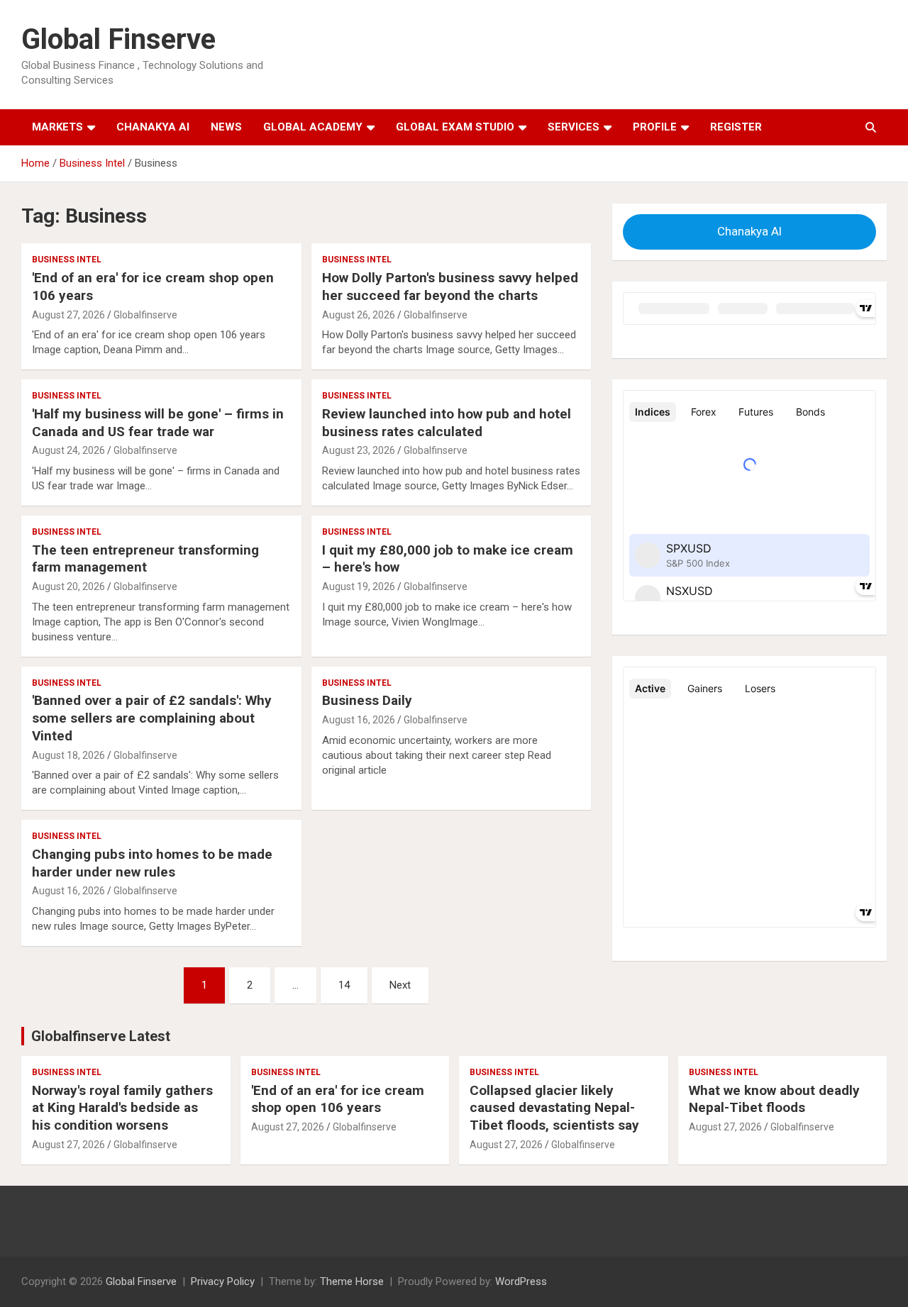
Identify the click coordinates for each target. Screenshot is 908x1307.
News (226, 127)
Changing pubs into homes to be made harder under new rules (152, 863)
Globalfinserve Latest (100, 1036)
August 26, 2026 (358, 315)
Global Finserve (118, 39)
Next (400, 985)
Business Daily (367, 700)
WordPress (521, 1281)
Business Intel (66, 260)
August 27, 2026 (68, 315)
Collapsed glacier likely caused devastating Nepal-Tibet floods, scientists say (554, 1107)
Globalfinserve (145, 315)
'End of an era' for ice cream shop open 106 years (337, 1099)
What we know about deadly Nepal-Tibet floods (774, 1099)
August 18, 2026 (68, 755)
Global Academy (312, 127)
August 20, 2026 (68, 586)
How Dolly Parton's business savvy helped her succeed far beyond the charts (450, 286)
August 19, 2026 (358, 586)
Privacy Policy (223, 1281)
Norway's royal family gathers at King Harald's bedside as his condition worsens (122, 1107)
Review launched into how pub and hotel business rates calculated (446, 423)
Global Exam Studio (455, 127)
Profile (655, 127)
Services (573, 127)
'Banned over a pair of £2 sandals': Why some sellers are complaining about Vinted (152, 717)
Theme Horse (352, 1281)
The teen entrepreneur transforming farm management (145, 559)
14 (344, 985)
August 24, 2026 (68, 450)
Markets (57, 127)
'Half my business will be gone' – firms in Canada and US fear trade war (158, 423)
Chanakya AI (152, 127)
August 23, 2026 (358, 450)
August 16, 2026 (358, 719)
